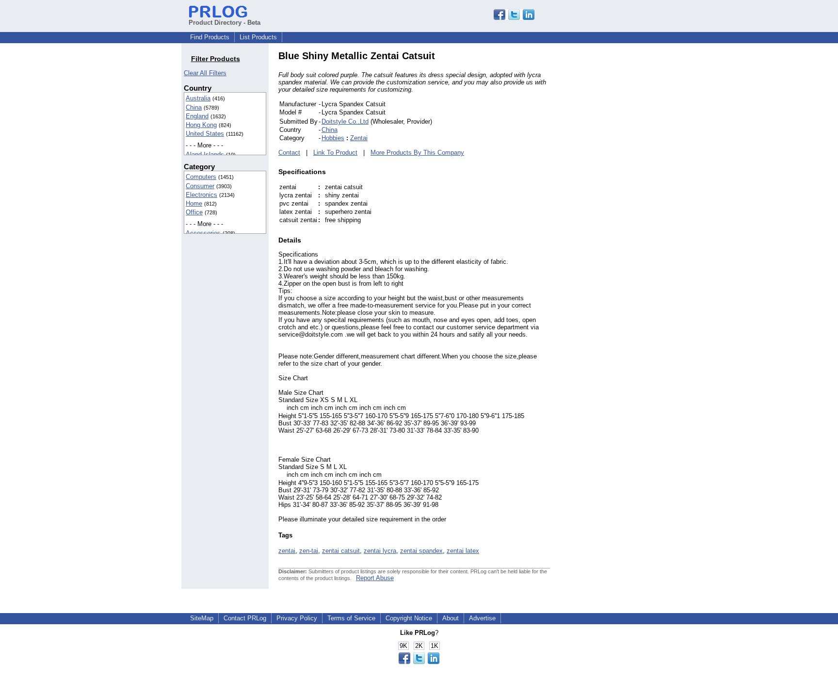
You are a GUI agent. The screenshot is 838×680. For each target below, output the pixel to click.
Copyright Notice (409, 618)
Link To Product (335, 152)
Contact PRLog (245, 618)
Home (194, 203)
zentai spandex (421, 550)
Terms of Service (351, 618)
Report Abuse (375, 578)
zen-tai (308, 550)
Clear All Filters (205, 73)
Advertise (482, 618)
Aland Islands (205, 154)
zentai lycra (380, 550)
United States (205, 133)
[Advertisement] (615, 195)
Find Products (209, 37)
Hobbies (333, 138)
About (450, 618)
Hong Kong (201, 125)
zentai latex (463, 550)
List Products (258, 37)
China (194, 107)
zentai (286, 550)
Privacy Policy (296, 618)
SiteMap (201, 618)
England (197, 116)
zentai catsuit (341, 550)
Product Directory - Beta (224, 22)
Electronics (201, 194)
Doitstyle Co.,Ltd (345, 121)
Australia (198, 98)
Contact (289, 152)
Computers (201, 176)
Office (194, 212)
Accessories (203, 233)
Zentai (359, 138)
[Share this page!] (514, 17)
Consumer (200, 186)
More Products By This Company (417, 152)
